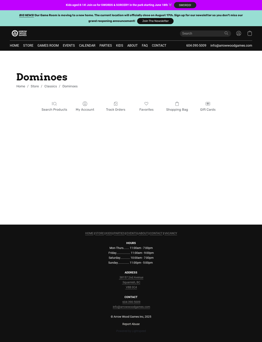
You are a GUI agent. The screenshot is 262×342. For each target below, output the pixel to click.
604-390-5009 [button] (196, 45)
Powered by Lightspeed (131, 331)
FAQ (145, 45)
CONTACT (159, 45)
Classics (50, 86)
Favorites (146, 109)
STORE (28, 45)
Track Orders (115, 109)
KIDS (119, 45)
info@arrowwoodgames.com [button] (231, 45)
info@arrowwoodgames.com (131, 306)
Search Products (54, 109)
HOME (14, 45)
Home (20, 86)
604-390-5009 (131, 302)
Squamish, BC (131, 282)
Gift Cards (208, 109)
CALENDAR (87, 45)
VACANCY (170, 233)
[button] (185, 5)
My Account (85, 109)
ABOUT (132, 45)
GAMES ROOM (48, 45)
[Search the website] (226, 33)
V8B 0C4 (131, 287)
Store (35, 86)
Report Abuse (131, 324)
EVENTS (69, 45)
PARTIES (105, 45)
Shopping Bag (177, 109)
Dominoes (70, 86)
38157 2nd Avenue (131, 277)
